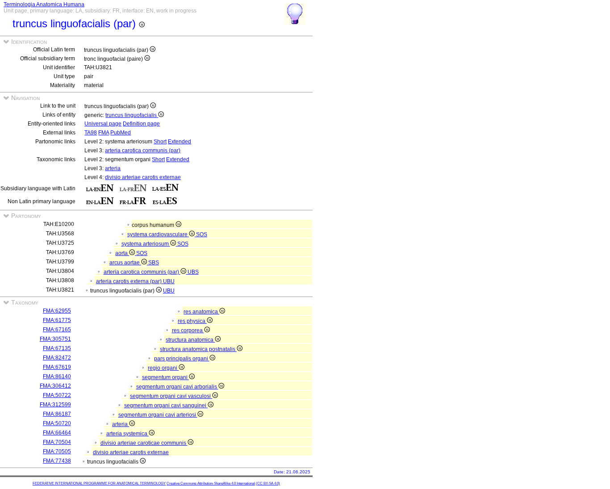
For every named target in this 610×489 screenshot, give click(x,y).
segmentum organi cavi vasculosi (171, 396)
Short (160, 141)
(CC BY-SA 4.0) (268, 483)
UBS (193, 272)
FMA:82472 (57, 358)
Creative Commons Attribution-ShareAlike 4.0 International (211, 483)
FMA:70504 (57, 442)
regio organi (163, 368)
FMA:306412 (55, 386)
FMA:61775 (57, 320)
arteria (113, 168)
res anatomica (201, 312)
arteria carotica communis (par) (142, 150)
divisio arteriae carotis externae (143, 177)
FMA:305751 (55, 339)
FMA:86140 (57, 376)
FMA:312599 (55, 404)
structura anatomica (190, 340)
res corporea (188, 330)
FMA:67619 (57, 367)
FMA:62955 (57, 311)
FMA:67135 (57, 348)
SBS (153, 262)
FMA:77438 (57, 461)
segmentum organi (165, 377)
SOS (201, 234)
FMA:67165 (57, 329)
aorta (122, 253)
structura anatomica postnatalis (198, 349)
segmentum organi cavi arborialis (177, 387)
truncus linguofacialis (131, 115)
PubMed (120, 133)
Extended (179, 141)
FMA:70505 (57, 451)
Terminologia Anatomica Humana (44, 4)
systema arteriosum (145, 244)
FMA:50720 (57, 423)
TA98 (90, 133)
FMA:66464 (57, 433)
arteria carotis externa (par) (129, 281)
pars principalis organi (181, 358)
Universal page (102, 124)
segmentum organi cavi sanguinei (166, 405)
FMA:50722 (57, 395)
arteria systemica (127, 433)
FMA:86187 (57, 414)
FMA (103, 133)
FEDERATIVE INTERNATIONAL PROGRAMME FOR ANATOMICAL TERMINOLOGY (99, 483)
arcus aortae (125, 262)
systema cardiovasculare (158, 234)
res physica (192, 321)
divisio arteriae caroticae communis (144, 443)
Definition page (141, 124)
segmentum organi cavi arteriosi (157, 415)
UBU (169, 281)
